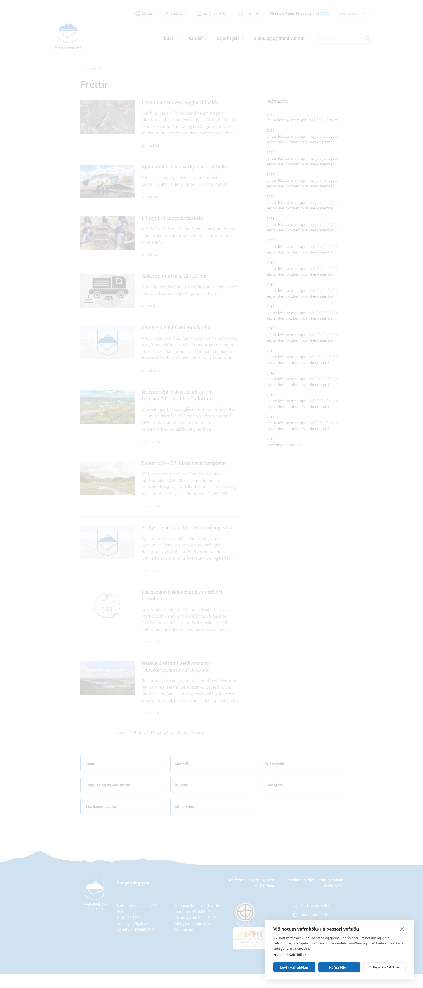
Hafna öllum (339, 967)
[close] (402, 928)
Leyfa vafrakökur (294, 967)
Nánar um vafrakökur (289, 954)
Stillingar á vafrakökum (384, 967)
